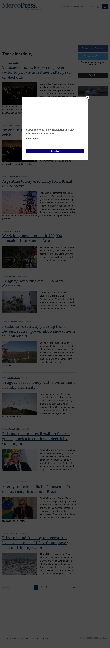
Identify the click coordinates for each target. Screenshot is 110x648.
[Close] (87, 98)
